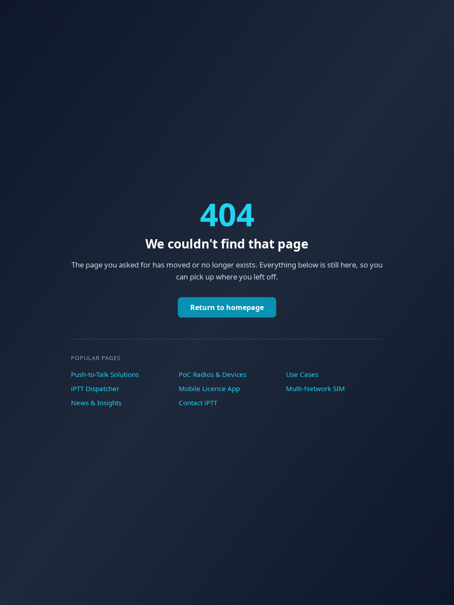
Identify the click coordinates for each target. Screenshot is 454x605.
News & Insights (96, 402)
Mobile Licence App (209, 388)
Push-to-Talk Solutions (105, 374)
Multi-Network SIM (315, 388)
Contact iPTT (198, 402)
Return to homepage (227, 307)
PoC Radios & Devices (213, 374)
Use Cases (302, 374)
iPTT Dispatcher (95, 388)
